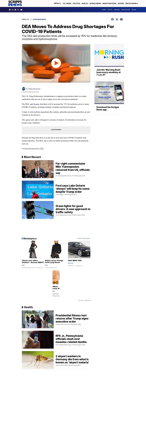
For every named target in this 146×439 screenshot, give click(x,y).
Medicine (117, 10)
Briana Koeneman (34, 89)
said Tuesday (35, 104)
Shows (121, 3)
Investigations (109, 3)
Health (85, 3)
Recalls (134, 10)
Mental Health (126, 10)
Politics (76, 3)
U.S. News (67, 3)
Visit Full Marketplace (83, 238)
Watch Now (131, 3)
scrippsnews (10, 10)
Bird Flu (110, 10)
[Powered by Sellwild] (87, 300)
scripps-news (16, 10)
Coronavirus (39, 19)
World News (95, 3)
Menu (56, 3)
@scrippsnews (21, 10)
